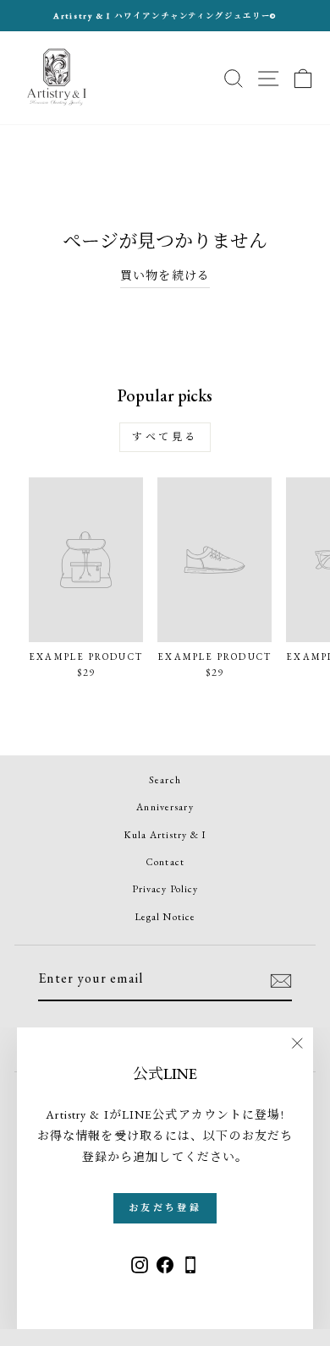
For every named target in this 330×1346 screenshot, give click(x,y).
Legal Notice (165, 917)
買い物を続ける (165, 275)
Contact (165, 862)
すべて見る (165, 437)
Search (165, 780)
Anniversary (164, 807)
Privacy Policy (165, 889)
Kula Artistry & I (165, 835)
